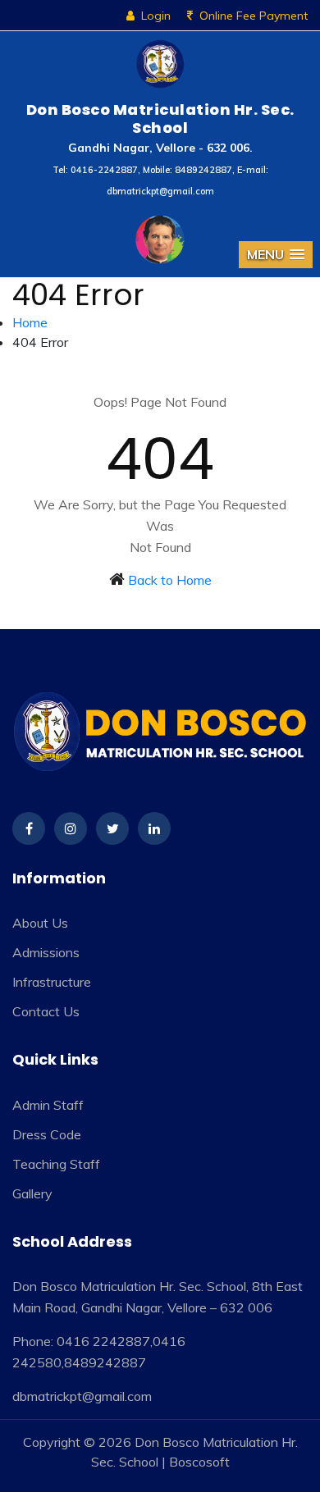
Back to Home (170, 580)
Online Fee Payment (253, 15)
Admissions (46, 952)
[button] (276, 254)
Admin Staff (48, 1105)
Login (156, 15)
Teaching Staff (56, 1164)
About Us (40, 923)
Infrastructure (51, 982)
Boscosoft (199, 1461)
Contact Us (46, 1011)
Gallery (32, 1193)
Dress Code (46, 1134)
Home (30, 322)
